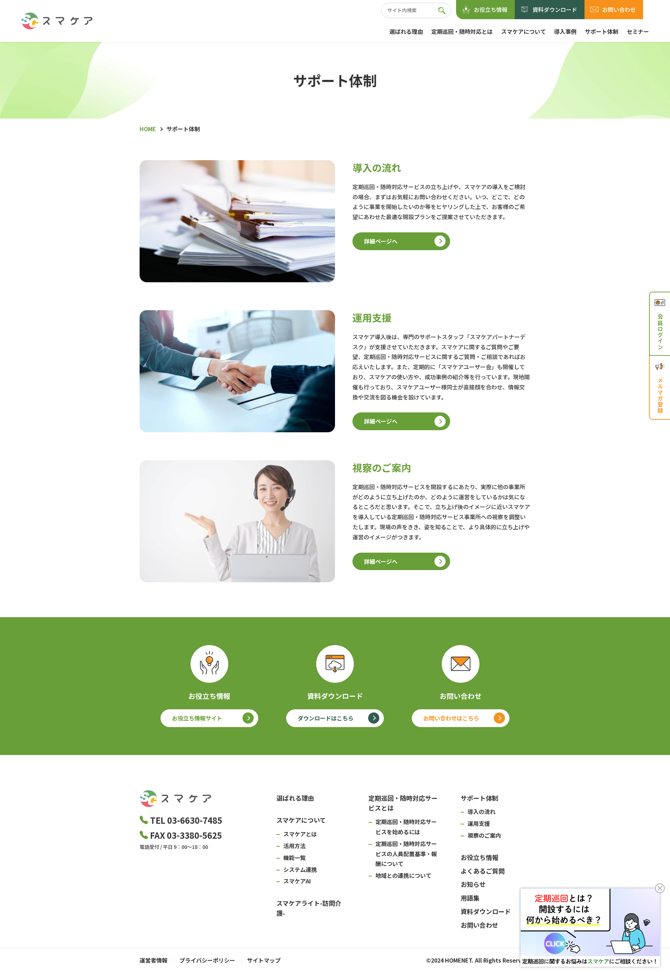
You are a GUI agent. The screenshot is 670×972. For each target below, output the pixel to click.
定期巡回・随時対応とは (462, 31)
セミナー (638, 31)
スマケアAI (297, 881)
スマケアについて (523, 31)
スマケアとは (300, 834)
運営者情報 (154, 960)
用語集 (470, 897)
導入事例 (565, 31)
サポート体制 (601, 31)
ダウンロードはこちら (325, 718)
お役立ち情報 (490, 9)
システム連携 (300, 869)
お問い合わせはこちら (451, 718)
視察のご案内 (484, 835)
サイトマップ (264, 960)
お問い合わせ (619, 9)
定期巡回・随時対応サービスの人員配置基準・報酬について (406, 853)
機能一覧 (294, 857)
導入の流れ (482, 811)
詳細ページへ (380, 241)
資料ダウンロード (555, 9)
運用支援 (479, 823)
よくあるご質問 (483, 870)
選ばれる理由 (406, 31)
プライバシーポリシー (207, 960)
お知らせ (473, 884)
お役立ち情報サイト (197, 718)
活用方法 (294, 846)
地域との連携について (403, 875)
